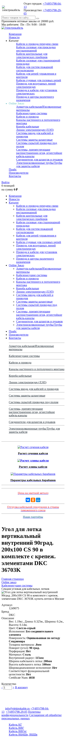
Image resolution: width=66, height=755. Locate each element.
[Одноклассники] (33, 500)
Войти (5, 182)
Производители (18, 172)
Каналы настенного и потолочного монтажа (36, 369)
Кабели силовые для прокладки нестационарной (36, 49)
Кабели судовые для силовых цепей (38, 80)
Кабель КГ (15, 724)
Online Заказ (16, 265)
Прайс (13, 169)
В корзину (21, 687)
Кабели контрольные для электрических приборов (31, 55)
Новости (14, 37)
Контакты (15, 176)
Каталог (14, 202)
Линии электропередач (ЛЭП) (35, 129)
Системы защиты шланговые (34, 139)
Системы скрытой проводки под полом (33, 402)
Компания (15, 34)
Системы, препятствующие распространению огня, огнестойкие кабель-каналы (39, 153)
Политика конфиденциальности (21, 713)
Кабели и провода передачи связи (37, 44)
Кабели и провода (27, 116)
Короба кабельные (27, 126)
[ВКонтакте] (28, 500)
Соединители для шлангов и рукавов (39, 159)
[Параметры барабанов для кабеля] (33, 473)
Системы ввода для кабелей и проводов (34, 389)
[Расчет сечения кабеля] (33, 446)
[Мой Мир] (38, 500)
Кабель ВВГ (16, 727)
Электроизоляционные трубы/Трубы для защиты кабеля (39, 164)
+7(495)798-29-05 (16, 711)
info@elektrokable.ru (17, 708)
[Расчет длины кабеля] (33, 459)
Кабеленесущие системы (31, 113)
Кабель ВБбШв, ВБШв (23, 734)
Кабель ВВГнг (18, 731)
